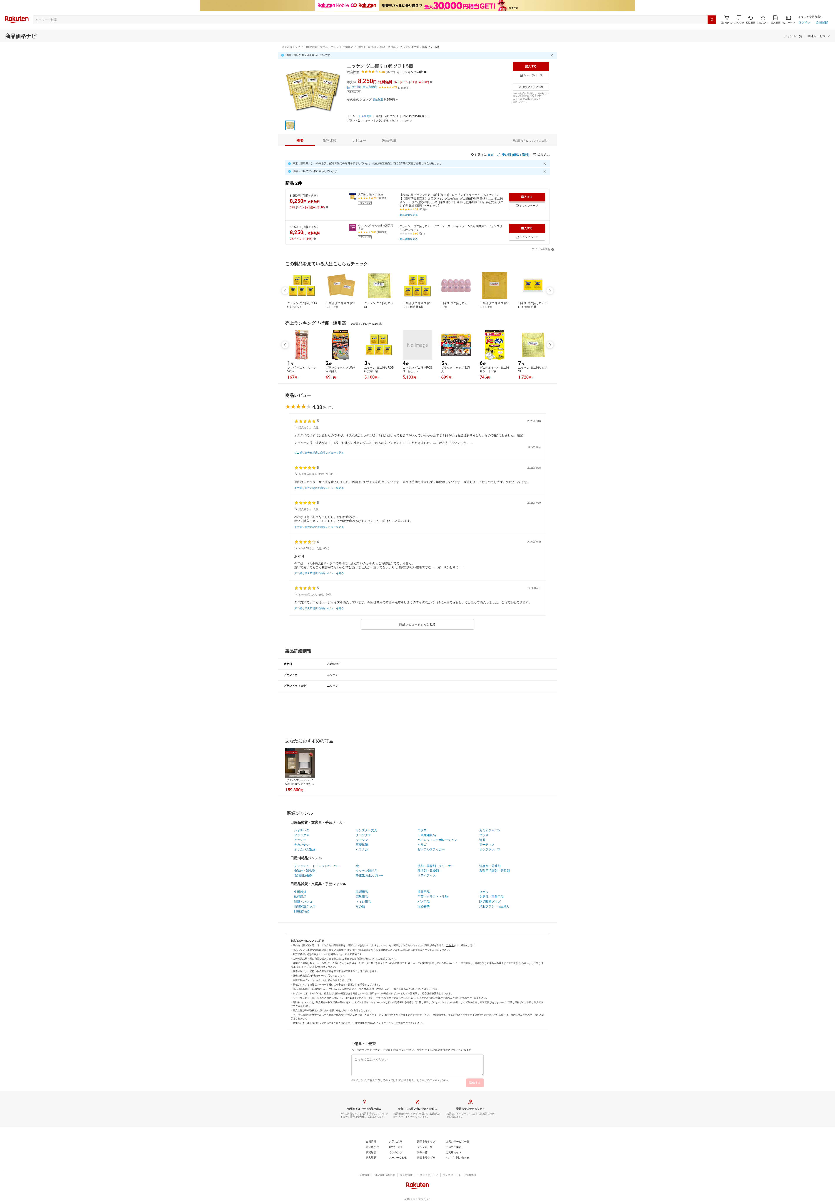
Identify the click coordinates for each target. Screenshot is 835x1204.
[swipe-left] (285, 290)
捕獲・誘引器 (388, 47)
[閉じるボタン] (552, 55)
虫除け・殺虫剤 (366, 47)
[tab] (300, 140)
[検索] (712, 19)
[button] (739, 19)
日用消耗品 (346, 47)
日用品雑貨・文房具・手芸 (320, 47)
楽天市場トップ (291, 47)
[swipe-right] (549, 290)
